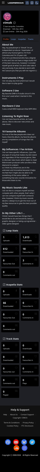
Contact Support (27, 414)
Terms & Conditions (12, 422)
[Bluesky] (24, 442)
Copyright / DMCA (20, 418)
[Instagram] (25, 448)
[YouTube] (16, 442)
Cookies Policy (12, 426)
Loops (13, 39)
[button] (37, 3)
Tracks (30, 39)
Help (5, 414)
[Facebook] (8, 442)
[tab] (6, 39)
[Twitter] (32, 442)
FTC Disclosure (27, 426)
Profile (6, 39)
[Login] (27, 3)
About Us (14, 414)
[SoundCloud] (16, 448)
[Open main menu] (3, 2)
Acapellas (22, 39)
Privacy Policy (28, 422)
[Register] (32, 3)
